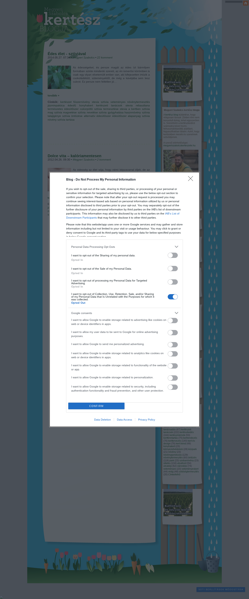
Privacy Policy (146, 419)
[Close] (192, 179)
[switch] (173, 255)
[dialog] (124, 299)
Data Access (124, 419)
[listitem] (124, 247)
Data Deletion (102, 419)
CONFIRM (96, 406)
